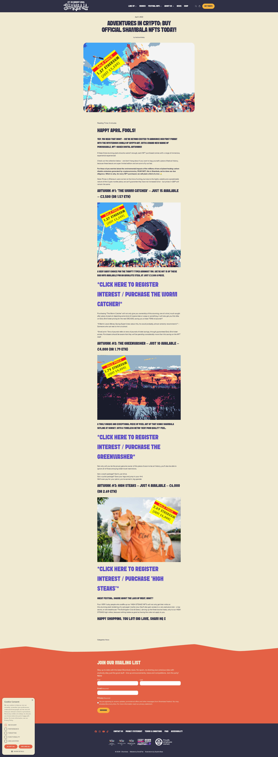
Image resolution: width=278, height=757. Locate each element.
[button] (18, 751)
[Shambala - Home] (76, 6)
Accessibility (177, 731)
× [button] (32, 700)
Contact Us (118, 731)
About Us (168, 6)
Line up (131, 6)
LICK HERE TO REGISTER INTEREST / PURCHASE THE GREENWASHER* (128, 447)
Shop (186, 6)
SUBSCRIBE (103, 710)
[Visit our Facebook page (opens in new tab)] (96, 731)
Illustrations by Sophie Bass (154, 751)
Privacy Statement (134, 731)
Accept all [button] (11, 746)
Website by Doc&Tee (136, 751)
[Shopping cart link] (199, 6)
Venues (142, 6)
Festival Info (154, 6)
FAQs (166, 731)
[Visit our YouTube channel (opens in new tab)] (103, 731)
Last (141, 680)
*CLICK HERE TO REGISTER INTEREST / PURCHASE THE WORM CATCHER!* (137, 295)
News (179, 6)
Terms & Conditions (153, 731)
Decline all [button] (25, 746)
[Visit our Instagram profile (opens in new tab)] (99, 731)
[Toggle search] (196, 6)
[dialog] (18, 726)
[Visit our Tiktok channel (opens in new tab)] (107, 731)
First (98, 680)
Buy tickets (208, 6)
